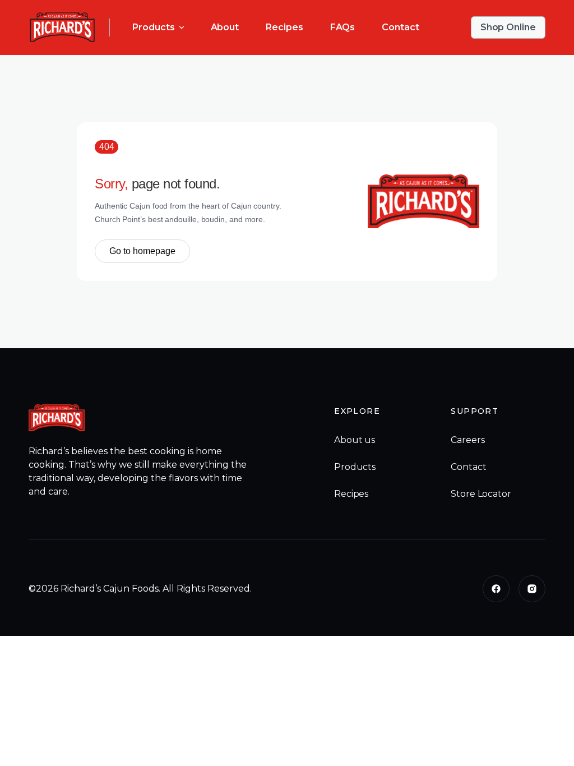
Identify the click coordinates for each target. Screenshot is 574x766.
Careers (467, 440)
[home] (62, 27)
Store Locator (481, 493)
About (225, 27)
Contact (400, 27)
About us (354, 440)
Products (355, 467)
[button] (158, 27)
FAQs (342, 27)
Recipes (284, 27)
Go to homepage (142, 251)
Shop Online (508, 27)
